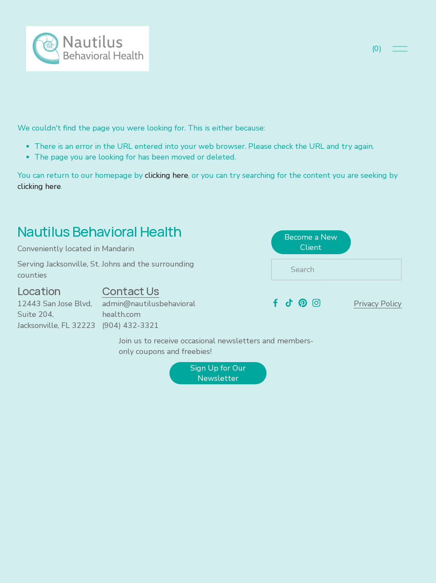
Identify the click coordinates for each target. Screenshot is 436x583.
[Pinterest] (302, 303)
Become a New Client (310, 242)
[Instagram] (316, 303)
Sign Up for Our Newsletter (218, 373)
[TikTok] (289, 303)
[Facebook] (275, 303)
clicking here (166, 175)
